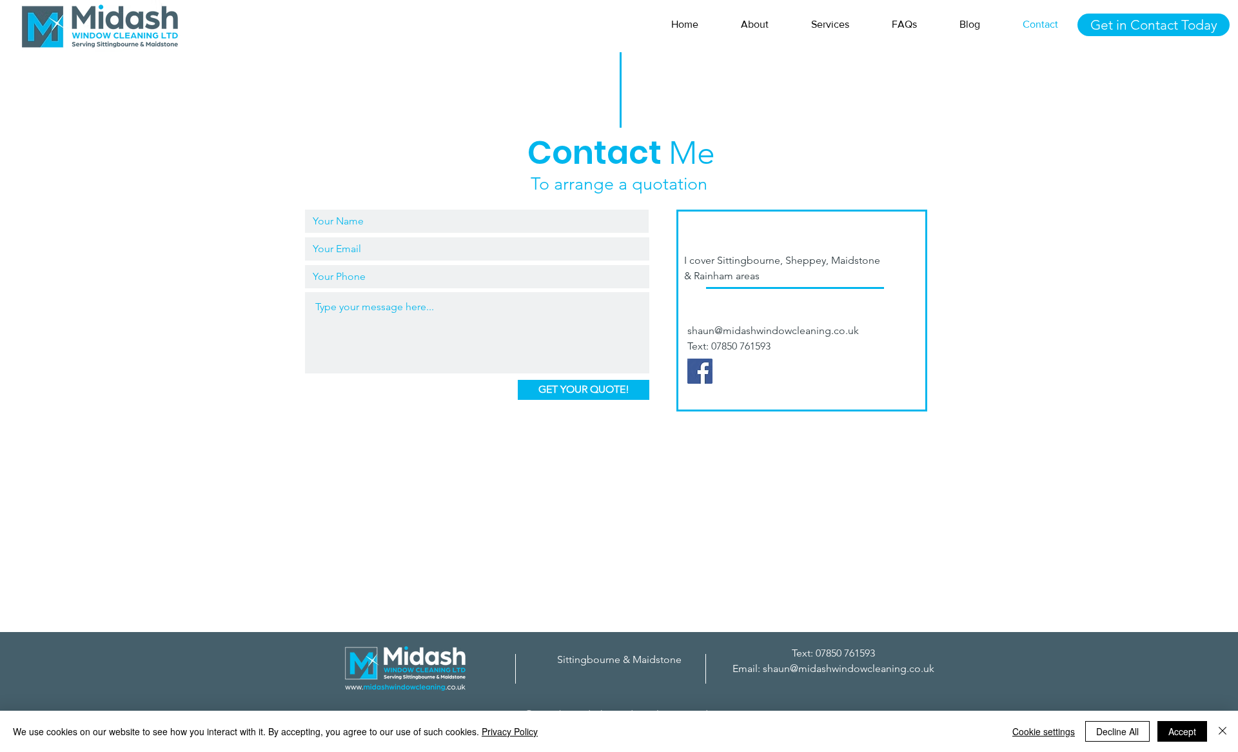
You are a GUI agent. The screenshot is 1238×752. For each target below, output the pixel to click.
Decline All (1117, 731)
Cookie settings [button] (1043, 731)
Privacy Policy (510, 731)
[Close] (1222, 731)
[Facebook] (699, 371)
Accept (1182, 731)
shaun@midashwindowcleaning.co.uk (773, 330)
